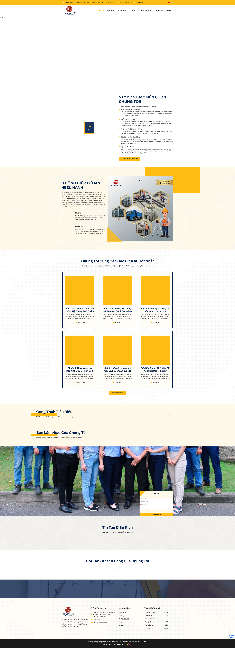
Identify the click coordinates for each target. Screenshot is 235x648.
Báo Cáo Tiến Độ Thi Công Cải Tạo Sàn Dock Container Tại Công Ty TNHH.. (117, 310)
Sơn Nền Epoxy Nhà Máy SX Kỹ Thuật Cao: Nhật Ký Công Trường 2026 (155, 369)
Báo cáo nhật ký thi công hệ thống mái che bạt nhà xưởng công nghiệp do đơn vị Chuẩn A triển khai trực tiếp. (155, 310)
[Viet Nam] (169, 2)
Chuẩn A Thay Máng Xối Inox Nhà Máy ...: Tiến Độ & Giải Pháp (80, 369)
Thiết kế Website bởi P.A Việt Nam (114, 645)
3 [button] (117, 81)
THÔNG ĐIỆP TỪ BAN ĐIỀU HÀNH (81, 185)
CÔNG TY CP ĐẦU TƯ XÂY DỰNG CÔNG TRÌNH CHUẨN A (128, 641)
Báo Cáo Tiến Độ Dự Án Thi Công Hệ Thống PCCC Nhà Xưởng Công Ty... (80, 310)
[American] (172, 2)
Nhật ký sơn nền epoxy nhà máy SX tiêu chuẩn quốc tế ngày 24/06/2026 (117, 369)
